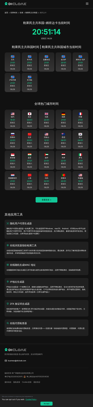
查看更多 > (46, 200)
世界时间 (13, 13)
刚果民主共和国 (31, 13)
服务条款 (8, 382)
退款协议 (36, 382)
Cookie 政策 (26, 382)
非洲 (21, 13)
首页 (6, 13)
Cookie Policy (31, 399)
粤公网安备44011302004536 (38, 377)
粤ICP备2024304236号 (14, 377)
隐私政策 (16, 382)
